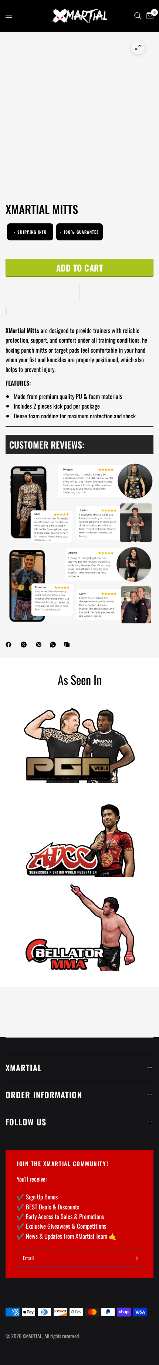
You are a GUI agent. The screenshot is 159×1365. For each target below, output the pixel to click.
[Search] (138, 15)
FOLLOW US (26, 1122)
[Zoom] (138, 47)
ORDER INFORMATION (44, 1095)
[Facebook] (10, 644)
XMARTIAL (24, 1067)
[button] (79, 293)
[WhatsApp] (54, 644)
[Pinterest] (40, 644)
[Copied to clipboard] (68, 644)
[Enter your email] (135, 1258)
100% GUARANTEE (79, 232)
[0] (148, 15)
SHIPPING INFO (30, 232)
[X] (25, 644)
